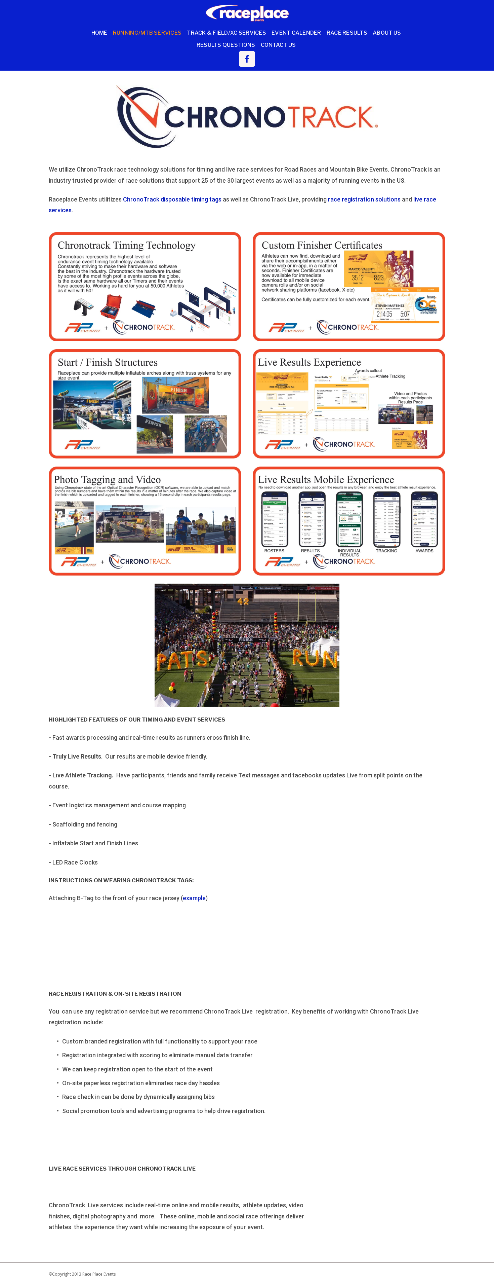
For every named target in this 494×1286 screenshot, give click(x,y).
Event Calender (296, 32)
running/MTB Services (147, 32)
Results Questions (226, 44)
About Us (387, 32)
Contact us (278, 44)
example (194, 898)
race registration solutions (364, 199)
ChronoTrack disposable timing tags (172, 199)
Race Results (347, 32)
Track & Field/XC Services (226, 32)
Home (99, 32)
